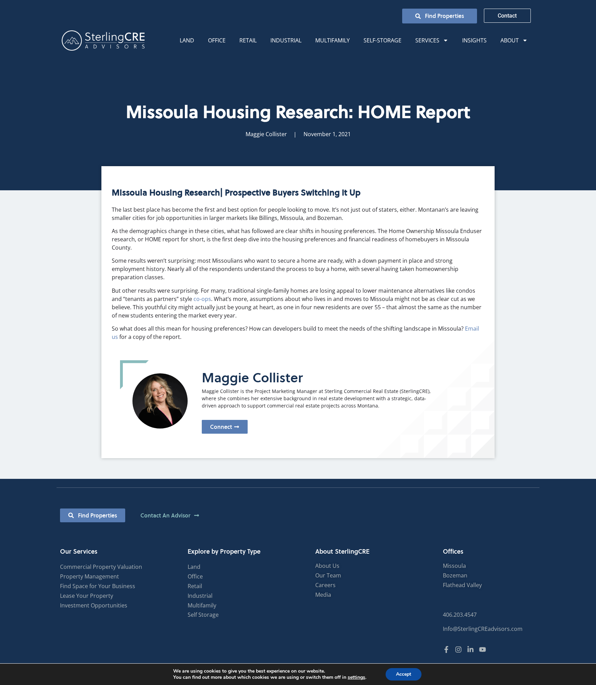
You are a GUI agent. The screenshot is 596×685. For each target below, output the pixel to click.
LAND (187, 40)
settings (356, 677)
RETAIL (248, 40)
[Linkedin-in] (470, 649)
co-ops (202, 299)
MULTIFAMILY (332, 40)
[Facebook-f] (446, 649)
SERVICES (427, 40)
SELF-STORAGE (382, 40)
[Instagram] (458, 649)
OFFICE (217, 40)
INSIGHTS (474, 40)
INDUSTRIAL (285, 40)
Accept (403, 674)
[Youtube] (482, 649)
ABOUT (509, 40)
